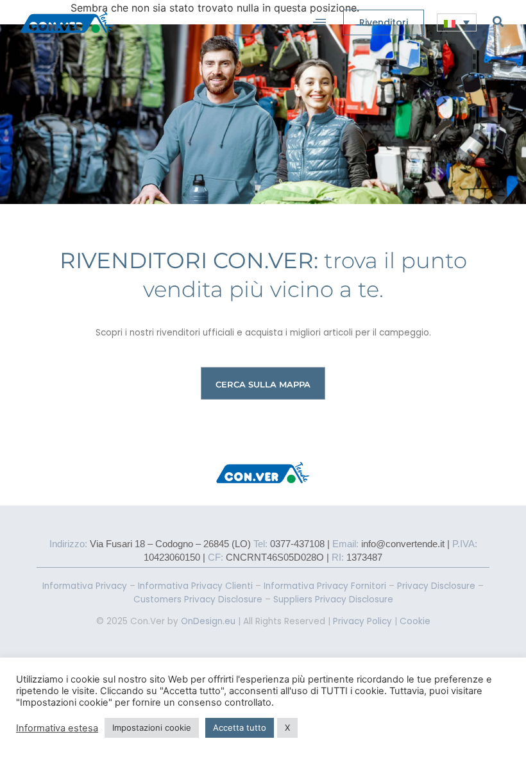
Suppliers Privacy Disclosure (333, 599)
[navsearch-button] (498, 21)
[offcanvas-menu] (319, 22)
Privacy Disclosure (436, 586)
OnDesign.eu (208, 621)
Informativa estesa (57, 728)
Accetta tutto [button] (239, 727)
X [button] (287, 727)
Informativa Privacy (84, 586)
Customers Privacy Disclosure (197, 599)
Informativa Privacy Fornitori (325, 586)
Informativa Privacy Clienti (195, 586)
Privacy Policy (362, 621)
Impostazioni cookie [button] (151, 727)
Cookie (415, 621)
